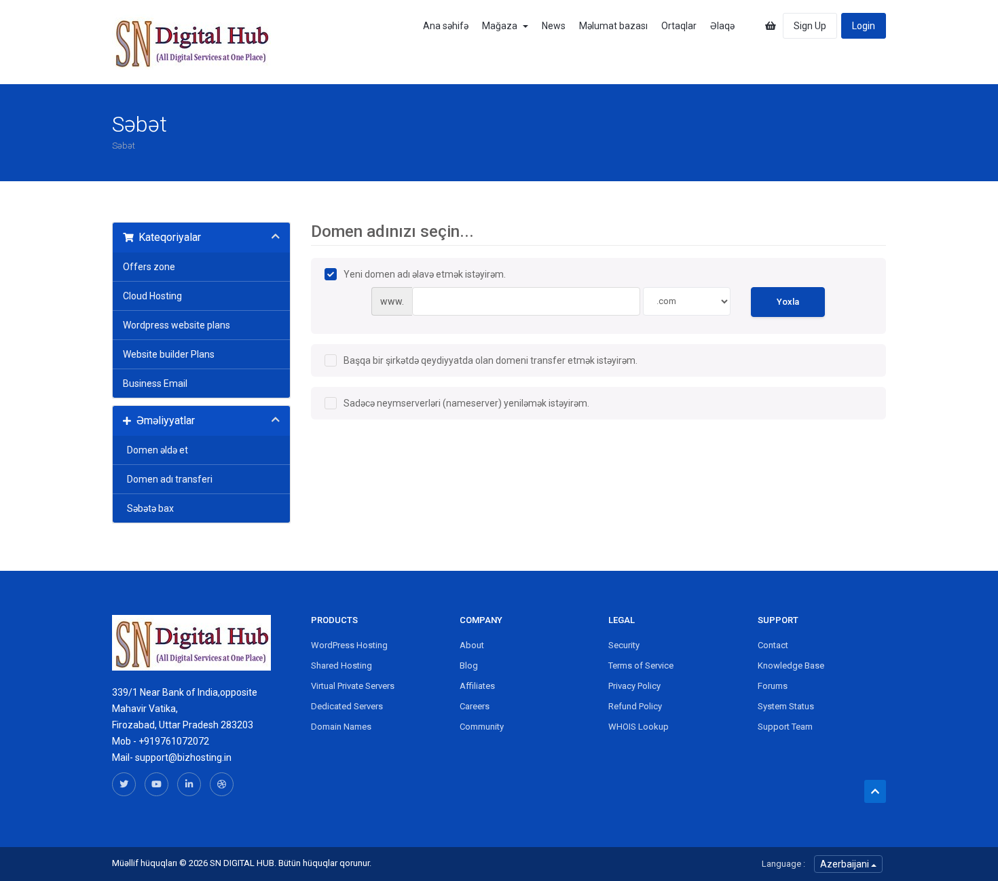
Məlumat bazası (613, 25)
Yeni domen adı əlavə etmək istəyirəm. (425, 274)
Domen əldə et (155, 450)
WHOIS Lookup (638, 726)
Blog (469, 665)
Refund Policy (635, 706)
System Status (786, 706)
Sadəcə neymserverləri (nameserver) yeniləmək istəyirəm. (466, 403)
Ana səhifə (445, 25)
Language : (783, 864)
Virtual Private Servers (352, 686)
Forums (773, 686)
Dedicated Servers (347, 706)
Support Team (785, 726)
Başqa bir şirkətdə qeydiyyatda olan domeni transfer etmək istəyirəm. (490, 360)
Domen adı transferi (167, 479)
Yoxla (788, 302)
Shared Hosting (341, 665)
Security (624, 645)
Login (863, 25)
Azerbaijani (845, 864)
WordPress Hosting (349, 645)
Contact (773, 645)
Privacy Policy (634, 686)
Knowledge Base (791, 665)
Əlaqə (722, 25)
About (472, 645)
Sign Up (810, 25)
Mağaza (501, 25)
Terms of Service (640, 665)
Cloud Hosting (152, 295)
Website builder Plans (169, 354)
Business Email (155, 383)
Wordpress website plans (176, 325)
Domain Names (341, 726)
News (554, 25)
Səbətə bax (148, 508)
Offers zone (149, 266)
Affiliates (477, 686)
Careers (474, 706)
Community (482, 726)
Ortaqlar (679, 25)
